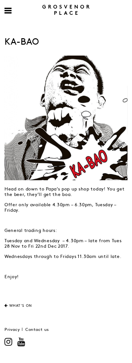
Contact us (37, 330)
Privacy (12, 330)
